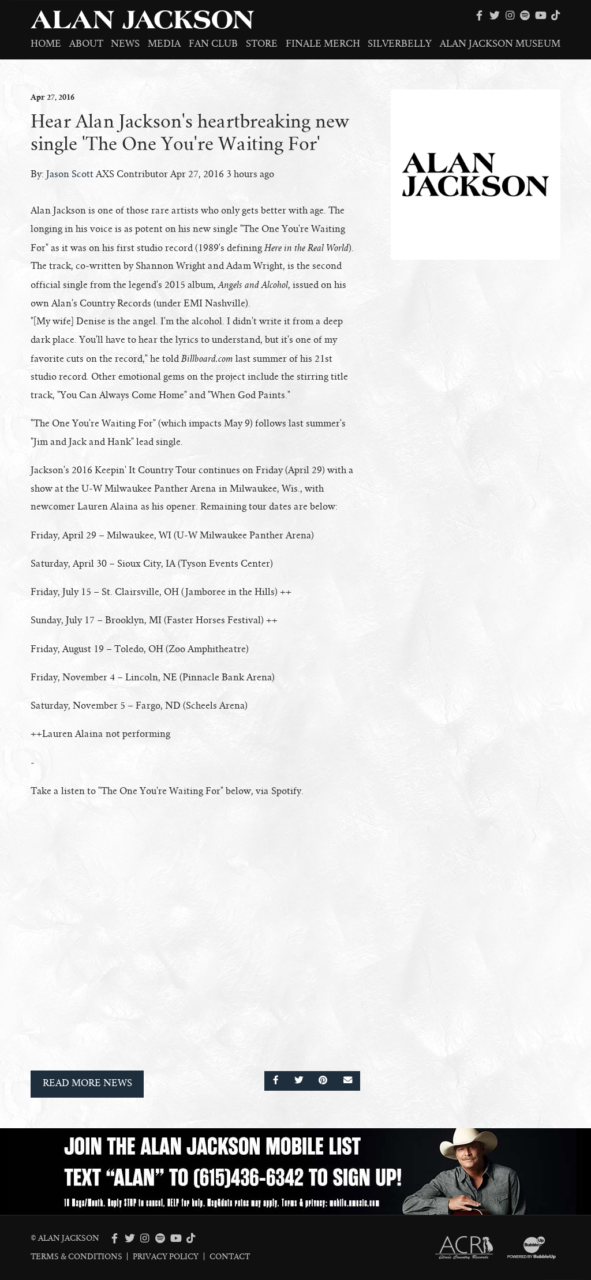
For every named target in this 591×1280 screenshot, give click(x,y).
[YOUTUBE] (540, 15)
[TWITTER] (494, 15)
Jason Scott (69, 174)
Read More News (87, 1083)
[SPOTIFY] (525, 15)
